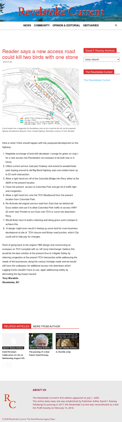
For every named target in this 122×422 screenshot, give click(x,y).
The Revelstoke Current (97, 80)
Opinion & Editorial (66, 25)
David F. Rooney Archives (13, 348)
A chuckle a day (63, 352)
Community (42, 25)
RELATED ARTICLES (16, 326)
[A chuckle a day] (67, 341)
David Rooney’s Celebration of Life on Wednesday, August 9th (13, 355)
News (27, 25)
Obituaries (91, 25)
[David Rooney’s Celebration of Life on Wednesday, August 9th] (14, 341)
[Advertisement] (61, 36)
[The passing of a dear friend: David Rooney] (40, 341)
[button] (116, 25)
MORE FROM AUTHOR (46, 326)
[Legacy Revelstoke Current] (61, 11)
